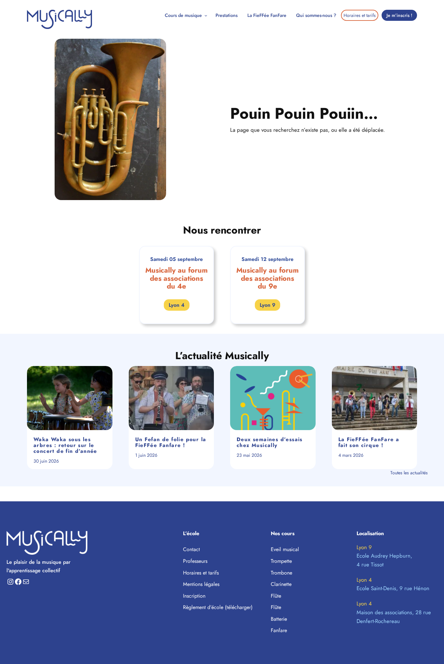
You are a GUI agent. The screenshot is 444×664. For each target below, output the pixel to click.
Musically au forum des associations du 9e (267, 278)
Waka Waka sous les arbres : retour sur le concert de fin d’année (65, 445)
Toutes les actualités (409, 472)
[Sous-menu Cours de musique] (205, 15)
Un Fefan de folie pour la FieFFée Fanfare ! (170, 442)
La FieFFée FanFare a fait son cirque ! (368, 442)
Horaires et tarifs (360, 15)
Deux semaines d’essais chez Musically (270, 442)
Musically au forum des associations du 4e (176, 278)
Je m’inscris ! (399, 15)
